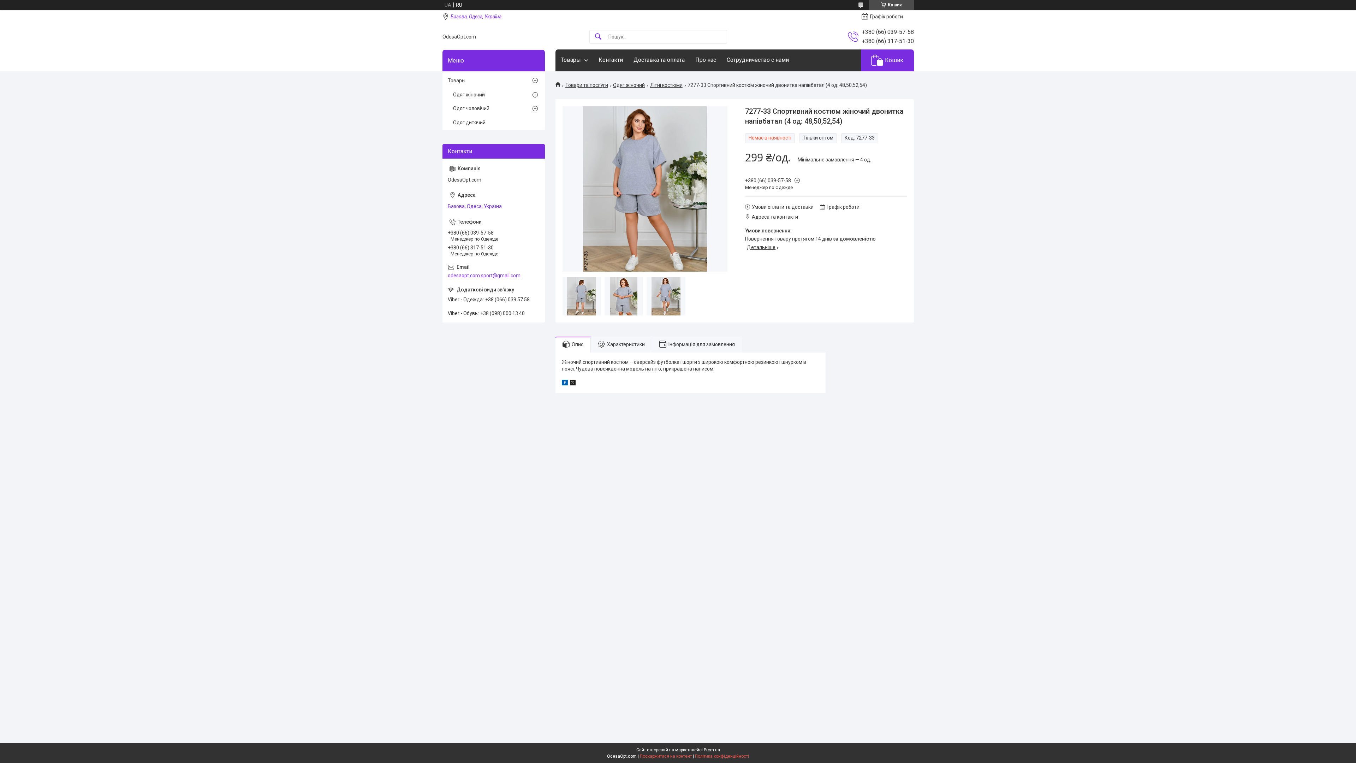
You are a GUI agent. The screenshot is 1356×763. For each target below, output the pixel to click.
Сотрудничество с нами (758, 60)
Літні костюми (666, 85)
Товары (571, 60)
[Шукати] (598, 36)
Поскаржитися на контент (666, 756)
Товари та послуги (586, 85)
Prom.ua (712, 749)
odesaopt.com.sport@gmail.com (484, 275)
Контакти (611, 60)
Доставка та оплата (659, 60)
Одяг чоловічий (471, 108)
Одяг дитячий (469, 122)
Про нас (705, 60)
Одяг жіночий (629, 85)
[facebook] (565, 383)
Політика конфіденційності (722, 756)
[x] (573, 383)
